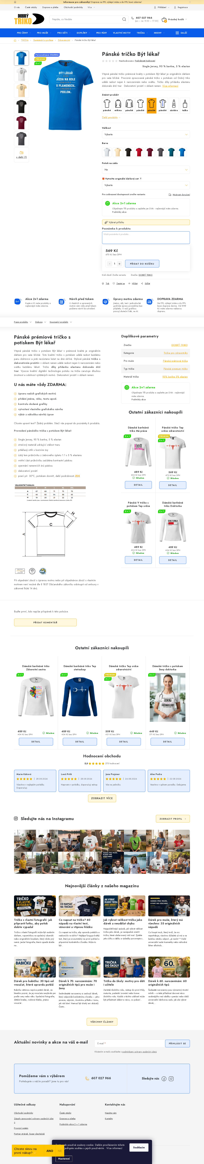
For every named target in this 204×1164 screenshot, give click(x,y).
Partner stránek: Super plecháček (29, 1133)
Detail (138, 485)
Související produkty (59, 322)
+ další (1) (21, 157)
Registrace (183, 7)
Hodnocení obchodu (102, 756)
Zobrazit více (102, 798)
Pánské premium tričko (176, 369)
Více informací (170, 86)
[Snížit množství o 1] (109, 263)
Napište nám (111, 1112)
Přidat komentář (45, 622)
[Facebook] (164, 1078)
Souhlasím (139, 1147)
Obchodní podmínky (73, 7)
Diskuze (39, 322)
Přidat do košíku (142, 263)
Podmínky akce (119, 211)
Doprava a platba (50, 7)
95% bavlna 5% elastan (175, 376)
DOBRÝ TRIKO (146, 274)
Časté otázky (31, 7)
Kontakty (109, 1118)
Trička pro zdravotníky (176, 353)
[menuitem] (24, 32)
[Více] (181, 32)
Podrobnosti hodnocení (145, 61)
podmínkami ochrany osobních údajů (139, 1051)
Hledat (124, 19)
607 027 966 (143, 17)
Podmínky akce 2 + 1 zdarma (73, 1124)
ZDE (77, 476)
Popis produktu (21, 322)
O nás (17, 7)
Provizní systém (21, 1128)
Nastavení (64, 1158)
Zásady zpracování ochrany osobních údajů (34, 1120)
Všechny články (102, 1021)
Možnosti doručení (181, 194)
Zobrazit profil (171, 818)
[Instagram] (171, 1078)
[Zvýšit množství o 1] (119, 263)
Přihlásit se (177, 1043)
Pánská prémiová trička (175, 361)
